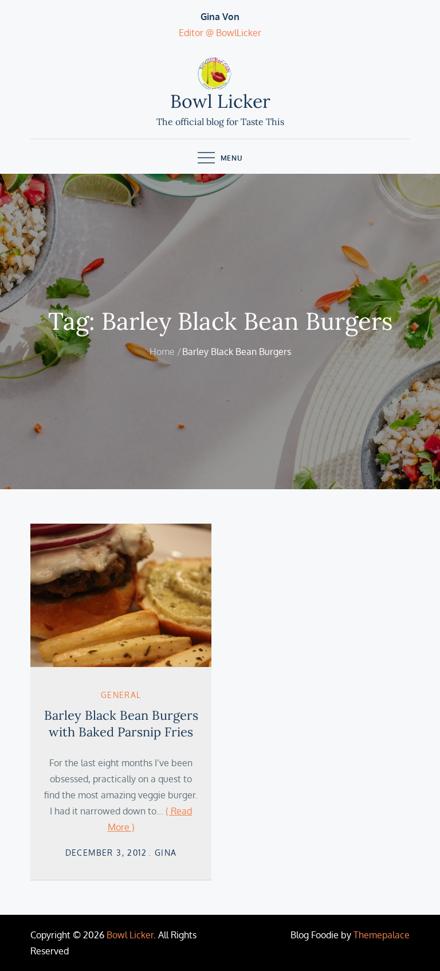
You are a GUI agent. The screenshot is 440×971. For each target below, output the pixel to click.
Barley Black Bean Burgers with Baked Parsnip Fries (121, 723)
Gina (166, 852)
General (121, 695)
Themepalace (381, 935)
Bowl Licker (220, 101)
